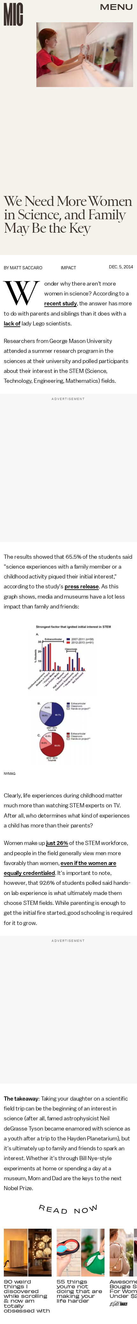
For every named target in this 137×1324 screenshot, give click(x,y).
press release (82, 586)
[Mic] (13, 14)
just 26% (57, 843)
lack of (12, 323)
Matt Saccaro (26, 268)
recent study (60, 303)
